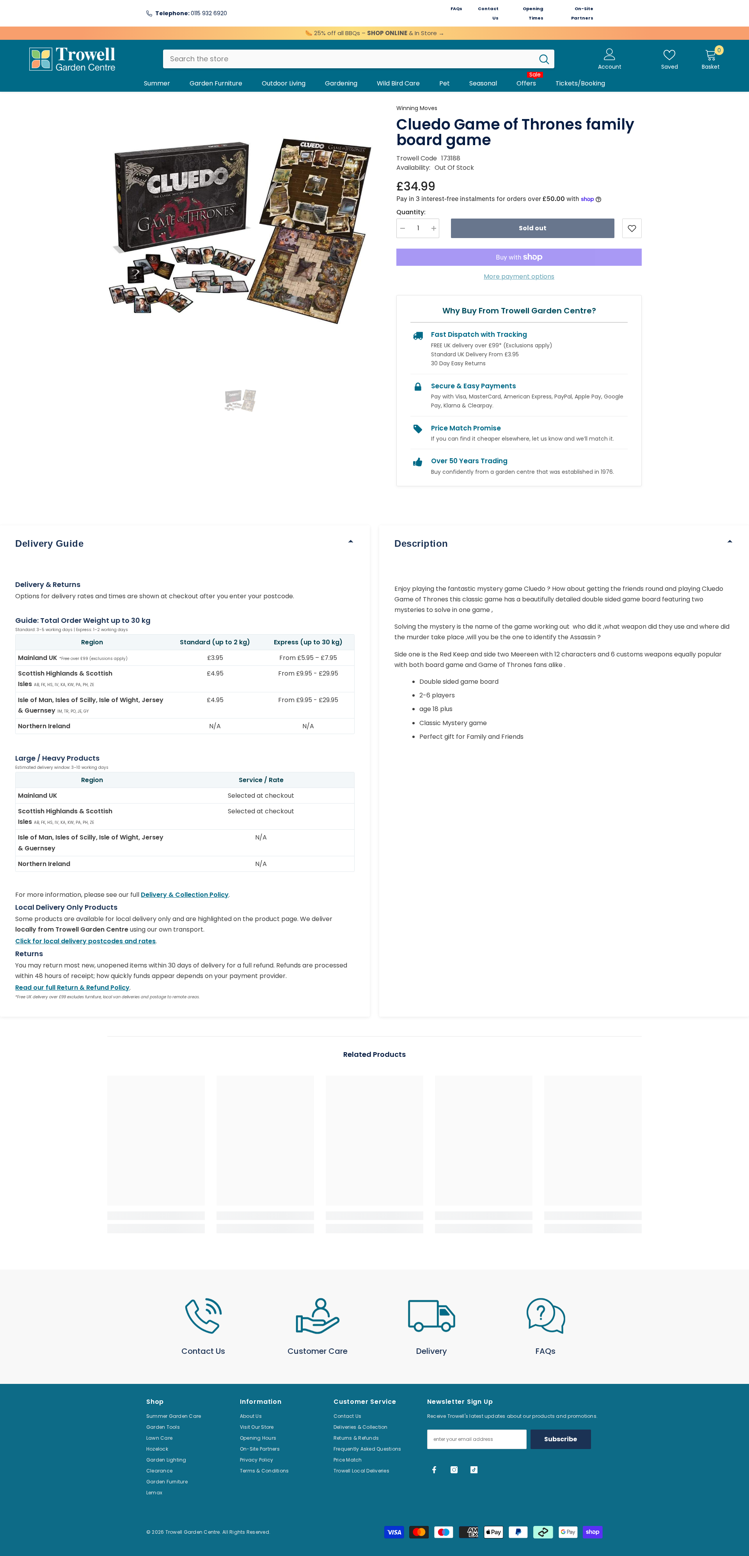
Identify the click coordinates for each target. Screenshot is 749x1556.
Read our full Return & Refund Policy (72, 987)
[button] (240, 401)
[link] (156, 1215)
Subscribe (560, 1439)
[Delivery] (431, 1316)
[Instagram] (454, 1470)
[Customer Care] (318, 1316)
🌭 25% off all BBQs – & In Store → (374, 33)
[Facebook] (434, 1470)
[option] (240, 236)
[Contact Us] (203, 1316)
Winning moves (416, 108)
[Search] (358, 59)
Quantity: (411, 212)
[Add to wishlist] (632, 228)
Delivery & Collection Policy (185, 894)
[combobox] (348, 59)
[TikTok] (474, 1470)
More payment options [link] (519, 276)
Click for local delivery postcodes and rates (85, 941)
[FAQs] (546, 1316)
